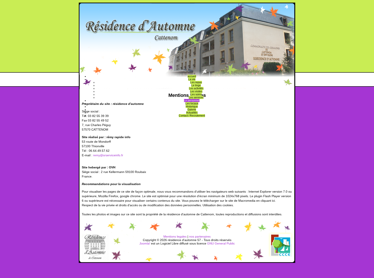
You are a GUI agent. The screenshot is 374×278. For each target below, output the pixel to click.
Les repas (196, 82)
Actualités (192, 112)
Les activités (196, 88)
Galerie (191, 109)
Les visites (196, 91)
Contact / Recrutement (192, 115)
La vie (191, 79)
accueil (192, 76)
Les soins (196, 94)
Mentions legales (175, 236)
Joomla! (144, 243)
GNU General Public (221, 243)
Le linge (196, 85)
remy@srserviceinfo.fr (108, 155)
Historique (192, 106)
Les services (196, 97)
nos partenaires (200, 236)
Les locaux (191, 103)
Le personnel (192, 100)
